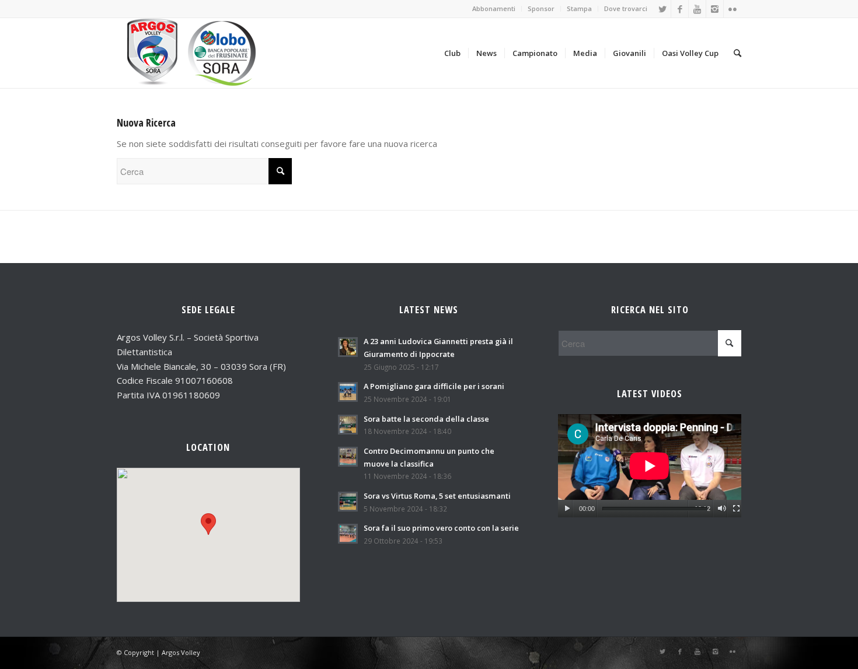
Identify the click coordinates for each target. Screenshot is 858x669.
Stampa (579, 8)
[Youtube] (697, 8)
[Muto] (721, 508)
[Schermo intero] (736, 508)
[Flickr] (732, 8)
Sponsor (541, 8)
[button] (208, 524)
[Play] (567, 508)
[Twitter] (662, 8)
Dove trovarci (625, 8)
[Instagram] (714, 8)
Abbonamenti (493, 8)
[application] (649, 465)
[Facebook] (679, 8)
